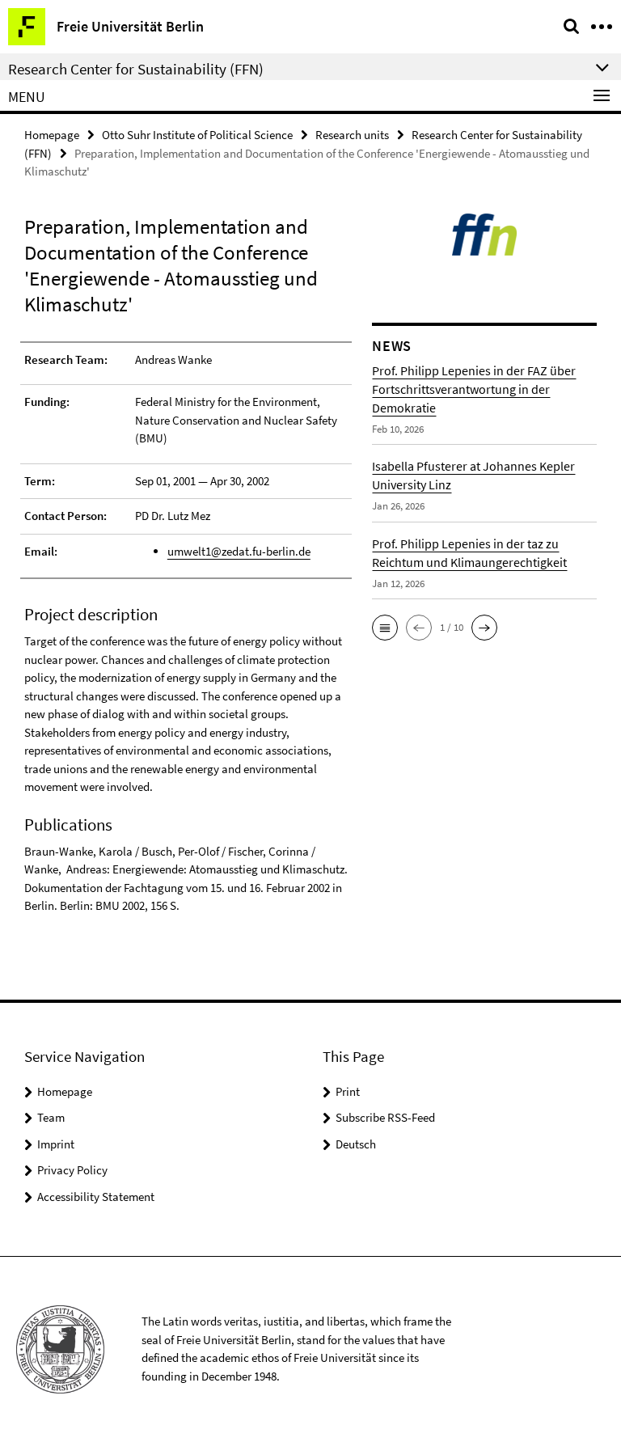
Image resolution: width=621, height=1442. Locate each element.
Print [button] (348, 1091)
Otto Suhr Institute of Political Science (197, 134)
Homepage (51, 134)
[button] (385, 627)
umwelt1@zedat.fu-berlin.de (238, 551)
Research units (352, 134)
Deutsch (356, 1144)
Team (51, 1117)
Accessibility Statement (95, 1196)
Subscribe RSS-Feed (385, 1117)
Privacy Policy (72, 1170)
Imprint (55, 1144)
